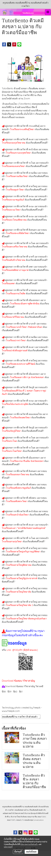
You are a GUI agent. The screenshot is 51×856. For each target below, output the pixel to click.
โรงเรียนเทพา (9, 283)
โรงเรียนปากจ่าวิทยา (16, 340)
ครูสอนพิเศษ (7, 806)
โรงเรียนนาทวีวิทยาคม (13, 316)
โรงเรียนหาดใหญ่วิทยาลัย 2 (20, 605)
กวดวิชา (11, 810)
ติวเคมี (45, 813)
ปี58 (4, 691)
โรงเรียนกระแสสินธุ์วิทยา (22, 129)
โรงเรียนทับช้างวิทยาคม (14, 260)
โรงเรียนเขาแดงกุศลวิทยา (19, 152)
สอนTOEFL (11, 820)
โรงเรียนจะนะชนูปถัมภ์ (13, 199)
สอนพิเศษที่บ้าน (18, 806)
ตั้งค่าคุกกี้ (18, 852)
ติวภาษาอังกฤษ (30, 813)
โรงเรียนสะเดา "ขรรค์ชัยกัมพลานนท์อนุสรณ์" (24, 528)
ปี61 (21, 691)
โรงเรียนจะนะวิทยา (12, 209)
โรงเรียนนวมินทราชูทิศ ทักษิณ (25, 303)
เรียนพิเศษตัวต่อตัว (36, 810)
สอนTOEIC (42, 817)
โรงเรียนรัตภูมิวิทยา (12, 430)
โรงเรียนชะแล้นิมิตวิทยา (18, 233)
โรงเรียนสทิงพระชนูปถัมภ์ (19, 487)
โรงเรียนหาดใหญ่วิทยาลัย (19, 591)
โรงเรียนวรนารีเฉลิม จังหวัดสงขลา (27, 461)
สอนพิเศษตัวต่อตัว (31, 806)
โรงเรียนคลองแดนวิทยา (14, 166)
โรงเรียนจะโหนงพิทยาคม (14, 219)
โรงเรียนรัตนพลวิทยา (20, 417)
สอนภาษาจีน (32, 817)
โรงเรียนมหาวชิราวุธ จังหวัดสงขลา (27, 377)
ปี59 (9, 691)
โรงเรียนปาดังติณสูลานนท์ (15, 350)
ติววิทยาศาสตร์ (18, 813)
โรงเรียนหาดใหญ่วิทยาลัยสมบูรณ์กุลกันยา (26, 618)
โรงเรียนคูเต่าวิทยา (15, 189)
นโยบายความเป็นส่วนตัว (29, 844)
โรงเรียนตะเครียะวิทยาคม (15, 246)
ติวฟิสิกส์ (39, 813)
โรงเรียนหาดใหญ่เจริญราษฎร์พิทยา (23, 551)
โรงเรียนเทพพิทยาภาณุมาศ (15, 270)
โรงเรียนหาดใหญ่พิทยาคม (19, 564)
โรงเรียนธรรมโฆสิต (16, 293)
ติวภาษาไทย (15, 817)
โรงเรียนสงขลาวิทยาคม (18, 474)
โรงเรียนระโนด (10, 440)
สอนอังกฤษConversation (34, 820)
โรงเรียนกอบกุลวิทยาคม (14, 142)
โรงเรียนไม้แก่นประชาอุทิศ (15, 404)
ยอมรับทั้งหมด (31, 852)
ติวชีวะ (7, 817)
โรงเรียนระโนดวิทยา (12, 451)
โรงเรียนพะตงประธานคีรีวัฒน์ (21, 363)
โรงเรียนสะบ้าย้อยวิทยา (18, 514)
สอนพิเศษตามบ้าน (22, 810)
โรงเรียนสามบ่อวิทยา (12, 541)
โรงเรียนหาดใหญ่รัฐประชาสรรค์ (22, 578)
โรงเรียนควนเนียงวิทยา (17, 176)
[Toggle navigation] (48, 12)
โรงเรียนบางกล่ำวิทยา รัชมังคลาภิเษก (24, 327)
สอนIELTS (20, 820)
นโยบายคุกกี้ (8, 847)
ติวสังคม (24, 817)
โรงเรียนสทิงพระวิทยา (17, 501)
